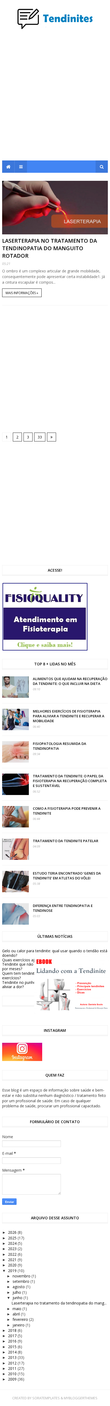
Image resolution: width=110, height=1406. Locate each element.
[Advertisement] (55, 97)
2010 (13, 1373)
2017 (13, 1335)
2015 (13, 1346)
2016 (13, 1341)
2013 (13, 1357)
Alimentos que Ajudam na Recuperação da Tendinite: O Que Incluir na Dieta (70, 681)
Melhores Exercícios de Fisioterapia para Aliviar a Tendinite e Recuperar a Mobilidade (68, 716)
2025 (13, 1237)
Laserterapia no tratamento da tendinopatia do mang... (59, 1303)
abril (17, 1314)
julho (17, 1292)
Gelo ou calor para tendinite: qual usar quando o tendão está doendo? (54, 953)
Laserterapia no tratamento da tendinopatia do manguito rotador (49, 248)
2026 (13, 1232)
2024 (13, 1243)
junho (18, 1297)
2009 (13, 1379)
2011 (13, 1368)
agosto (19, 1286)
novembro (22, 1275)
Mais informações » (22, 293)
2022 (13, 1254)
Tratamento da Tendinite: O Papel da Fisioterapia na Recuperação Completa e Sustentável (70, 781)
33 (40, 437)
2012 (13, 1363)
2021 (13, 1259)
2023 (13, 1248)
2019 (13, 1270)
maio (17, 1308)
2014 (13, 1352)
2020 (13, 1265)
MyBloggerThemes (80, 1398)
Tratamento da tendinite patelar (65, 840)
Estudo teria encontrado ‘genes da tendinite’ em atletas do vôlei (67, 875)
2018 (13, 1330)
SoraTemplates (46, 1398)
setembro (21, 1281)
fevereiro (21, 1319)
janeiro (19, 1325)
